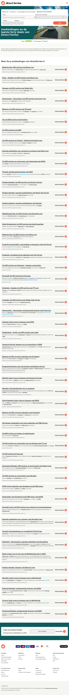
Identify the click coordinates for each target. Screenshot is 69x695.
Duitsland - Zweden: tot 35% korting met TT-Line (20, 288)
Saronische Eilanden (21, 468)
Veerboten (55, 672)
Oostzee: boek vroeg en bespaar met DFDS (18, 322)
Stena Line (15, 435)
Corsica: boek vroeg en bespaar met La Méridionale (21, 600)
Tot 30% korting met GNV (11, 130)
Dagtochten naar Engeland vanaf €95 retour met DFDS (22, 497)
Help (54, 660)
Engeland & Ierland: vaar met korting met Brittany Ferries (23, 366)
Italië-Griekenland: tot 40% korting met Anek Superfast (22, 224)
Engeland (20, 358)
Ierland (31, 368)
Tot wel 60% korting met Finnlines (15, 119)
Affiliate (19, 670)
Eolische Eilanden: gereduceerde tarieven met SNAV (21, 588)
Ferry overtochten (4, 662)
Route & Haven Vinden (6, 659)
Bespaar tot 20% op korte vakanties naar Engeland (21, 412)
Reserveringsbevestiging (41, 659)
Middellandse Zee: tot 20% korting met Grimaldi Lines (22, 214)
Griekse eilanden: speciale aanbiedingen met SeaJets (22, 203)
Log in (37, 655)
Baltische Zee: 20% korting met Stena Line (18, 67)
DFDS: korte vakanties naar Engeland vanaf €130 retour (22, 486)
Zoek (59, 23)
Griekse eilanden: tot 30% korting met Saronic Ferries (22, 182)
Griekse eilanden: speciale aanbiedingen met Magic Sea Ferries (25, 193)
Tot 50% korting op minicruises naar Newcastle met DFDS (23, 161)
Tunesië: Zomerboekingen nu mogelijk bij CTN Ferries (22, 531)
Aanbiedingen (4, 660)
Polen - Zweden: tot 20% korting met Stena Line (20, 78)
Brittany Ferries (39, 368)
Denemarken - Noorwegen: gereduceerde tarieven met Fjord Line (26, 310)
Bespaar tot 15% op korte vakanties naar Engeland (20, 356)
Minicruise (20, 659)
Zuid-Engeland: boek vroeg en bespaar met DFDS (20, 400)
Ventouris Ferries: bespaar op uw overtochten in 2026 (22, 344)
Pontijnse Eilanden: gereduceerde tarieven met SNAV (22, 611)
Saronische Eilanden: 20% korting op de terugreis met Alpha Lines (26, 466)
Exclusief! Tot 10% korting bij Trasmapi (16, 276)
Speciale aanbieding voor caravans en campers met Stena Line (25, 151)
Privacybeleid (38, 672)
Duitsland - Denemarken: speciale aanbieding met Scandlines (25, 542)
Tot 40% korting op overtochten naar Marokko (19, 476)
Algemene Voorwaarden (41, 674)
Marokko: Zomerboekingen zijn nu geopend (18, 388)
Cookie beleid (38, 670)
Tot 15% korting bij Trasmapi (12, 454)
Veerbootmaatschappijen (6, 657)
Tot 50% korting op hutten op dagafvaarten (18, 433)
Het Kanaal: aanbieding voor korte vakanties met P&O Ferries (25, 423)
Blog (54, 655)
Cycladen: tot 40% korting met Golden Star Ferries (21, 300)
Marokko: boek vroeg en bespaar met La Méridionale (21, 578)
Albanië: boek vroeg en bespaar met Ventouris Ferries (22, 378)
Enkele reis (13, 11)
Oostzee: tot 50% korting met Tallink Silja (17, 88)
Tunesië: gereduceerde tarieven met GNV (17, 172)
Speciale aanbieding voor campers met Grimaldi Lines (22, 519)
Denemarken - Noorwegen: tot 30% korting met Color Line (24, 99)
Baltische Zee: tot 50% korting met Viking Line (19, 234)
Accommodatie (21, 655)
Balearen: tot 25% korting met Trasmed (16, 109)
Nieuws (2, 672)
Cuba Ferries (55, 670)
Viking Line (16, 236)
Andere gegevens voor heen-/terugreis (27, 11)
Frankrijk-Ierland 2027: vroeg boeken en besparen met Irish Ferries (27, 244)
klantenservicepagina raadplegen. (51, 688)
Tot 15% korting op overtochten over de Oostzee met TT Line (24, 443)
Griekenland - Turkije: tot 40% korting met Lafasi (20, 332)
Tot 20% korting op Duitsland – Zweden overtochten (21, 265)
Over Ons (3, 674)
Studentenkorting (4, 676)
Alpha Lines (37, 468)
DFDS (26, 358)
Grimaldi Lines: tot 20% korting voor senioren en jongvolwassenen (26, 507)
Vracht (19, 657)
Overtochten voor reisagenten (24, 672)
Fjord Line (10, 312)
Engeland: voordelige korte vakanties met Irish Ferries (22, 255)
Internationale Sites (5, 670)
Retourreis (6, 11)
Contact (54, 657)
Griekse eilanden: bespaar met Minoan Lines (18, 567)
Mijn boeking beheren (40, 657)
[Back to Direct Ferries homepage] (11, 3)
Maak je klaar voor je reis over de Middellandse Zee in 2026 (24, 554)
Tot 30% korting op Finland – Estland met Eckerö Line (22, 140)
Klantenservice (56, 659)
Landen (2, 655)
